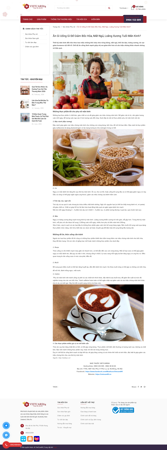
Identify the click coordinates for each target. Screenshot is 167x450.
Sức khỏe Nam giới (32, 38)
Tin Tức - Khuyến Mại (31, 79)
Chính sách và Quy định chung (91, 419)
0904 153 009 (133, 20)
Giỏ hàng (139, 7)
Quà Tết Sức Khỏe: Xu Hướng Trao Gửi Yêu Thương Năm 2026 (39, 89)
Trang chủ (27, 19)
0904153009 (30, 433)
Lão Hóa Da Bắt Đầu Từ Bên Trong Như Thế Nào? (40, 103)
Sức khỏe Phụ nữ (31, 34)
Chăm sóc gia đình (32, 47)
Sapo (55, 447)
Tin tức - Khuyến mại (64, 427)
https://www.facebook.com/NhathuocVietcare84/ (104, 371)
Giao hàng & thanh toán (88, 411)
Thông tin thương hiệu (61, 19)
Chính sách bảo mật (87, 423)
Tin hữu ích (81, 19)
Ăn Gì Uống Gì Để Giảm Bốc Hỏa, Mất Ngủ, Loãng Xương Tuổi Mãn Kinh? (97, 36)
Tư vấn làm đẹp (30, 42)
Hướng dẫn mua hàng (64, 423)
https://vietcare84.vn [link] (103, 374)
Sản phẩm (41, 19)
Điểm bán (95, 19)
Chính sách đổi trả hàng (88, 415)
